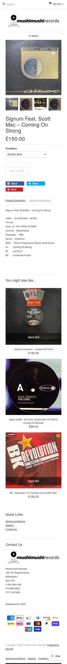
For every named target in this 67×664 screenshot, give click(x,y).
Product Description (15, 200)
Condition (11, 148)
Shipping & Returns (15, 521)
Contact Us (11, 529)
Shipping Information (40, 200)
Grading (10, 525)
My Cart (58, 3)
